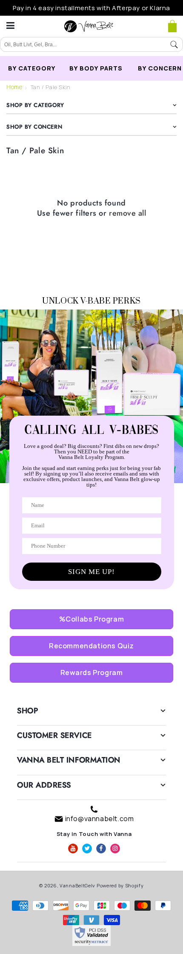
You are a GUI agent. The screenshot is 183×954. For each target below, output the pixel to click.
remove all (127, 213)
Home (14, 87)
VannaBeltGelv (77, 885)
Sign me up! (91, 572)
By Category (32, 68)
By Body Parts (96, 68)
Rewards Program (91, 672)
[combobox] (83, 45)
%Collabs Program (91, 619)
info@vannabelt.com (99, 818)
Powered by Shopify (120, 885)
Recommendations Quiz (91, 645)
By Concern (160, 68)
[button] (172, 26)
